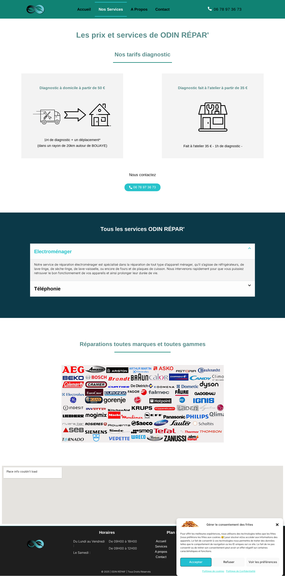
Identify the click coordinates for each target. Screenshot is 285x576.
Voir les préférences (263, 562)
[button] (277, 525)
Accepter (195, 562)
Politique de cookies (213, 571)
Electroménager (53, 251)
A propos (139, 9)
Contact (162, 9)
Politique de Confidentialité (240, 571)
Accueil (84, 9)
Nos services (111, 9)
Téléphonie (47, 289)
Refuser (228, 562)
